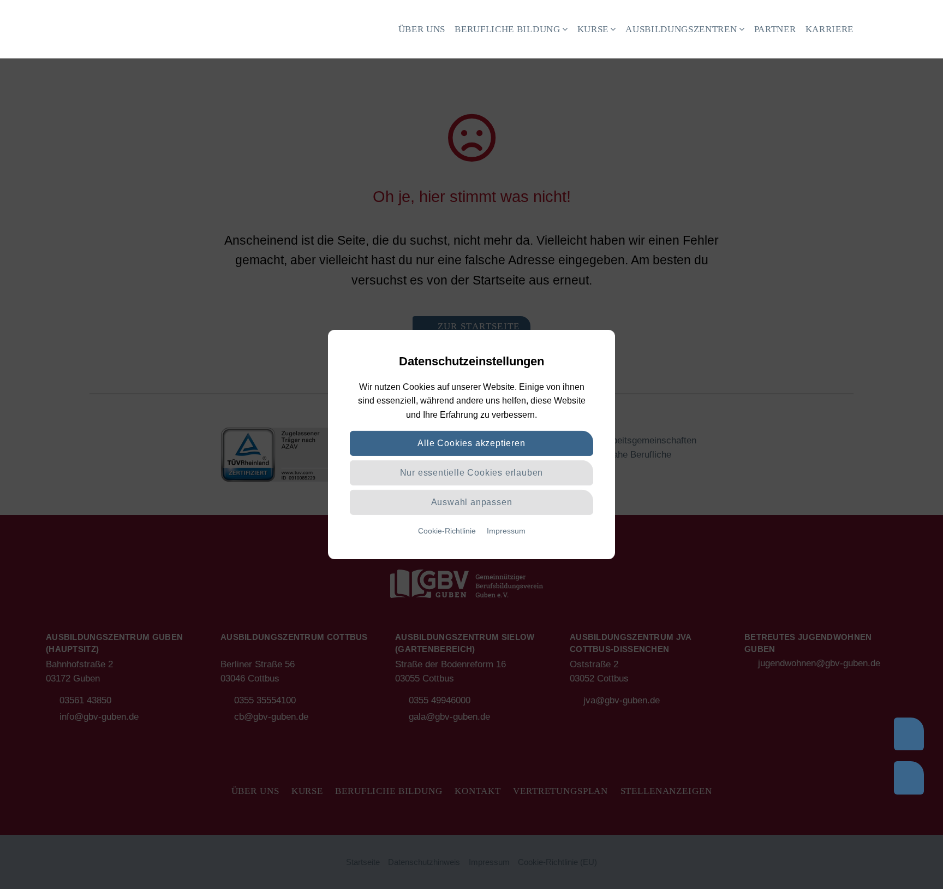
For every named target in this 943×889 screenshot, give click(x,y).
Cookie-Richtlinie (447, 530)
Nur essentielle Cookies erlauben (472, 472)
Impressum (506, 530)
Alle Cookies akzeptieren (471, 443)
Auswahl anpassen (471, 502)
